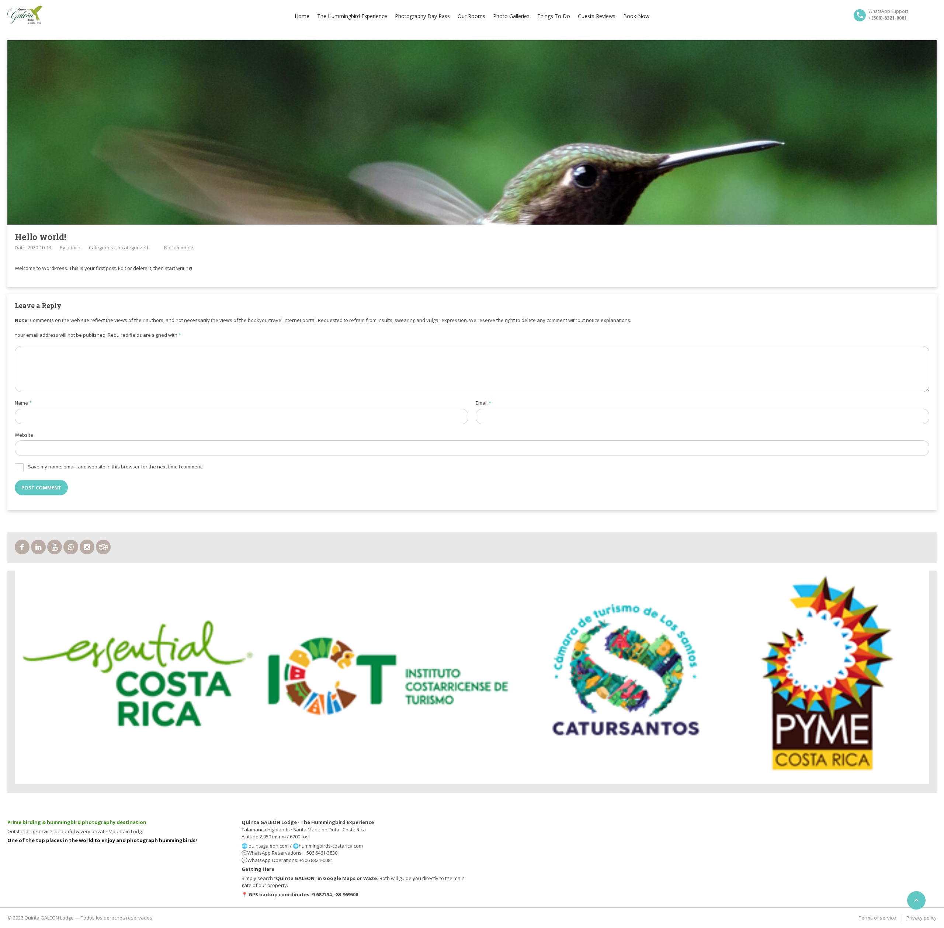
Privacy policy (921, 917)
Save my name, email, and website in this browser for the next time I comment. (115, 466)
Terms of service (877, 917)
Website (24, 435)
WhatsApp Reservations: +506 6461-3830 (292, 852)
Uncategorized (131, 247)
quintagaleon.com (269, 845)
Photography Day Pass (422, 16)
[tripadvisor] (103, 547)
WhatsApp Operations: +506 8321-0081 (290, 860)
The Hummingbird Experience (352, 16)
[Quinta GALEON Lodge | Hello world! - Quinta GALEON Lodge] (24, 15)
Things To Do (553, 16)
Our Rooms (471, 16)
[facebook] (22, 547)
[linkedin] (38, 547)
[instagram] (87, 547)
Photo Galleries (511, 16)
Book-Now (636, 16)
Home (302, 16)
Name (23, 402)
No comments (179, 247)
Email (483, 402)
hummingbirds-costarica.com (331, 845)
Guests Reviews (596, 16)
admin (73, 247)
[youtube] (54, 547)
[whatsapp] (70, 547)
